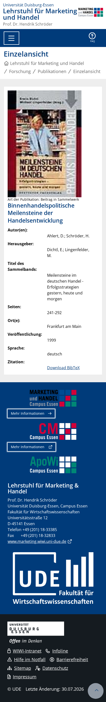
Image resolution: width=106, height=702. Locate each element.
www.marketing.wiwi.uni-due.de (37, 541)
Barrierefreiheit (72, 659)
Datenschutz (55, 668)
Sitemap (22, 668)
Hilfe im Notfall (30, 659)
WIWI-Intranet (27, 651)
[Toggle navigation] (11, 38)
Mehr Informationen (27, 413)
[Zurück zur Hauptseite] (90, 17)
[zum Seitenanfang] (96, 691)
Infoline (60, 651)
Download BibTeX (63, 367)
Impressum (24, 677)
